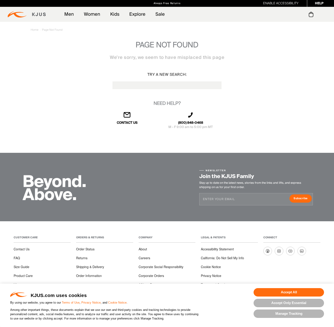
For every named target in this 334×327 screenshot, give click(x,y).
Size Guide (21, 266)
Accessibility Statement (217, 249)
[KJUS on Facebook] (267, 251)
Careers (144, 258)
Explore (137, 14)
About (143, 249)
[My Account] (302, 14)
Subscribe (303, 199)
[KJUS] (27, 14)
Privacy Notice (91, 302)
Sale (160, 14)
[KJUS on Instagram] (279, 251)
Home (35, 30)
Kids (114, 14)
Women (92, 14)
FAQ (17, 258)
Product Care (23, 275)
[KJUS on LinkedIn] (301, 251)
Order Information (89, 275)
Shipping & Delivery (90, 266)
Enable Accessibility (281, 3)
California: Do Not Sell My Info (222, 258)
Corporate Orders (151, 275)
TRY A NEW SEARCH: (167, 74)
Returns (81, 258)
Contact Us (22, 249)
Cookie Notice (117, 302)
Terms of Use (71, 302)
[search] (293, 14)
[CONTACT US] (127, 116)
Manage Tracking (288, 313)
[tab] (312, 14)
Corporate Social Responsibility (161, 266)
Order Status (85, 249)
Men (69, 14)
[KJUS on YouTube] (290, 251)
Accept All (289, 292)
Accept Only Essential (288, 303)
